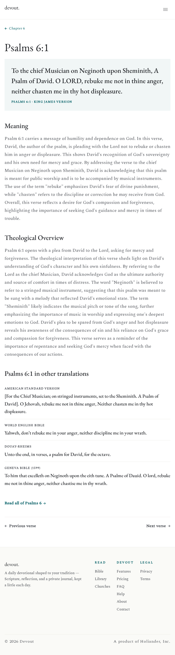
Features (124, 571)
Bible (99, 571)
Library (101, 579)
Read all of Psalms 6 (23, 503)
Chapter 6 (17, 28)
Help (121, 594)
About (122, 601)
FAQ (120, 586)
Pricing (123, 579)
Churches (102, 586)
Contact (123, 609)
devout (12, 8)
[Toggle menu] (165, 10)
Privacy (146, 571)
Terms (145, 579)
